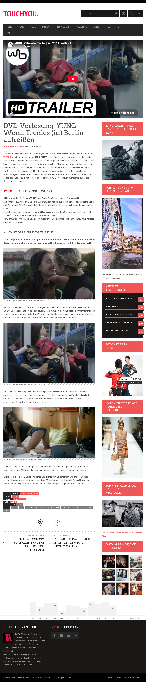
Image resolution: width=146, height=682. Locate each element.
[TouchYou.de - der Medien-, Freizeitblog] (38, 14)
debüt (14, 508)
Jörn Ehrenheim (13, 146)
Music (33, 27)
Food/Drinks (81, 27)
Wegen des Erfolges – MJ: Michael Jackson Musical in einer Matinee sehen (122, 307)
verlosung (87, 508)
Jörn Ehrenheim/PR (29, 493)
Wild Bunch (19, 499)
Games (97, 27)
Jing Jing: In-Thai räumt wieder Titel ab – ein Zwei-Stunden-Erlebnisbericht (122, 331)
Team (118, 677)
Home (9, 27)
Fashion (45, 27)
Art (8, 33)
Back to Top (135, 618)
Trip (129, 27)
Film (19, 505)
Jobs (139, 677)
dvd (21, 508)
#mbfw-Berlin (62, 27)
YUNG (13, 502)
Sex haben (66, 508)
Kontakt (110, 677)
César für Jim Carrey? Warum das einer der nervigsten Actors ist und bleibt (122, 322)
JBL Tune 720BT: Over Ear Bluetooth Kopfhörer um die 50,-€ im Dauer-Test (122, 298)
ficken (29, 508)
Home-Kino (39, 508)
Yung (15, 496)
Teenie (76, 508)
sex (57, 508)
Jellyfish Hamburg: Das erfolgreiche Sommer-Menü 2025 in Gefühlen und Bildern (122, 314)
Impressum (129, 677)
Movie (21, 27)
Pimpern (50, 508)
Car (119, 27)
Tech (109, 27)
